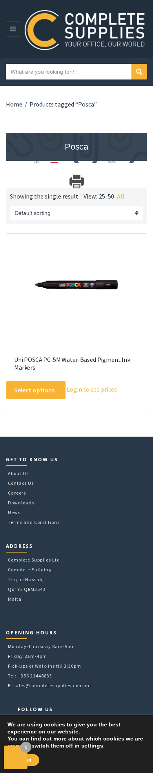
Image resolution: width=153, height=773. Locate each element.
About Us (18, 473)
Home (14, 104)
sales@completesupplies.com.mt (52, 685)
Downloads (21, 503)
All (120, 196)
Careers (17, 493)
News (14, 512)
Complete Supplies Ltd (34, 560)
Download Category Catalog (13, 181)
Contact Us (21, 483)
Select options (34, 390)
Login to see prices (92, 389)
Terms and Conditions (34, 522)
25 (102, 196)
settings (92, 745)
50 (111, 196)
